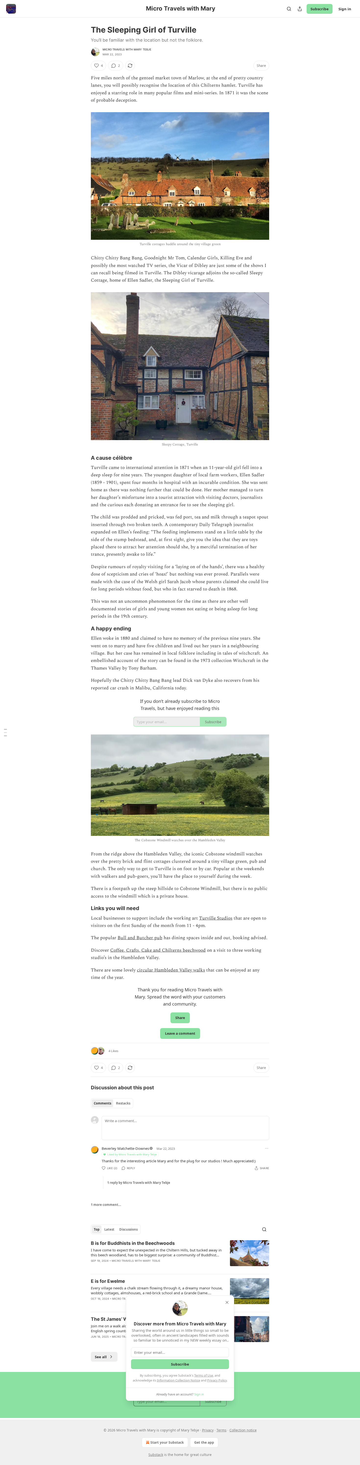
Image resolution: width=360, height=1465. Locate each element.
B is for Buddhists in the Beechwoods (133, 1243)
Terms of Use (203, 1375)
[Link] (84, 458)
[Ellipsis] (267, 1148)
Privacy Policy (217, 1380)
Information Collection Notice (178, 1380)
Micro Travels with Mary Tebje (127, 49)
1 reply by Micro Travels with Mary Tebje (138, 1182)
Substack (155, 1454)
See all (101, 1356)
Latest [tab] (109, 1229)
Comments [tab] (102, 1103)
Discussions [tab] (128, 1229)
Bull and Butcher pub (140, 937)
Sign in (344, 8)
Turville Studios (215, 918)
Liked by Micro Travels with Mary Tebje (132, 1154)
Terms (221, 1430)
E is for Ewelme (108, 1281)
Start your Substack (167, 1442)
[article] (180, 1255)
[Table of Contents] (5, 732)
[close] (227, 1302)
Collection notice (243, 1430)
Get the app (204, 1442)
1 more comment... (106, 1204)
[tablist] (112, 1103)
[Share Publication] (300, 9)
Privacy (208, 1430)
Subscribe (320, 8)
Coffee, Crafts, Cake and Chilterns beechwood (158, 950)
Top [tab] (96, 1229)
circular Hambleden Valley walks (171, 970)
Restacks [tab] (123, 1103)
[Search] (289, 9)
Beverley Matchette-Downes (125, 1148)
